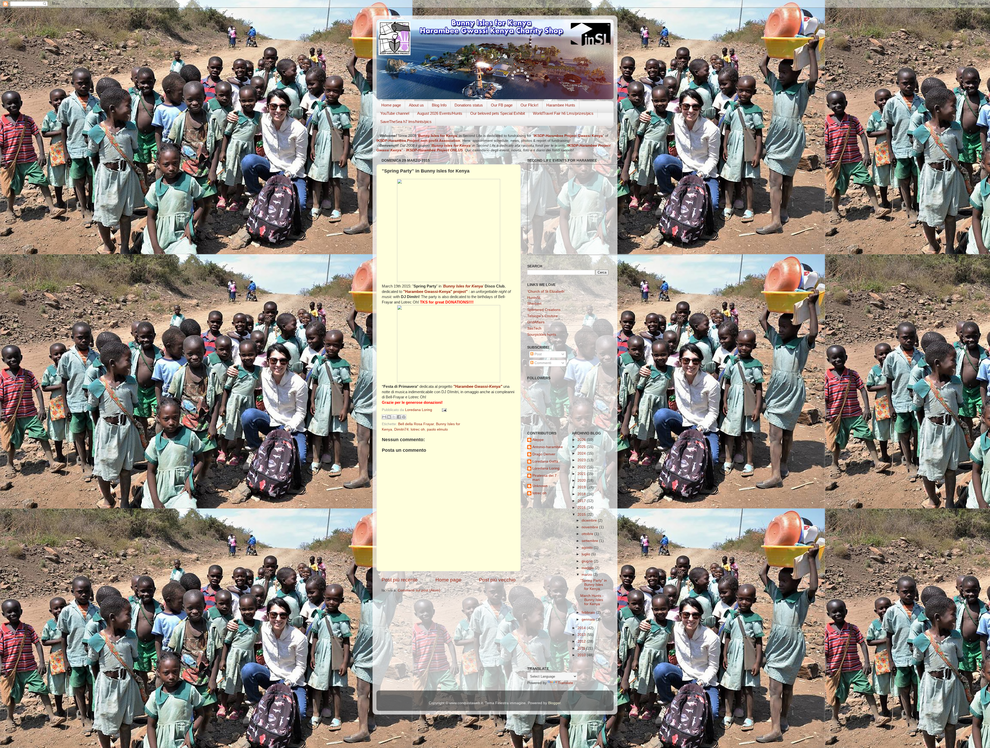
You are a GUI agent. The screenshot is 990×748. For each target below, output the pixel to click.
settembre (590, 541)
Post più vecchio (497, 579)
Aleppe (538, 440)
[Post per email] (443, 410)
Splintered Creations (543, 310)
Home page (391, 105)
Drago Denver (543, 454)
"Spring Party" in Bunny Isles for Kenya (593, 585)
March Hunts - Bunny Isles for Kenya (592, 600)
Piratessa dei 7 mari (544, 478)
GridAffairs (535, 322)
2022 (582, 467)
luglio (586, 554)
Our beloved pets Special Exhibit (497, 113)
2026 (582, 440)
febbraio (589, 612)
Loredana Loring (419, 410)
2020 (582, 480)
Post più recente (400, 579)
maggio (588, 568)
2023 (582, 460)
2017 (582, 501)
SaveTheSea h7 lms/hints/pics (406, 121)
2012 (582, 641)
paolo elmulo (437, 429)
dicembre (590, 520)
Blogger (554, 703)
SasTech (534, 328)
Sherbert (534, 304)
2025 (582, 447)
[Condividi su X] (394, 417)
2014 (582, 628)
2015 (582, 514)
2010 (582, 655)
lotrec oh (418, 429)
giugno (588, 561)
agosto (588, 547)
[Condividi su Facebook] (398, 417)
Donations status (469, 105)
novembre (590, 527)
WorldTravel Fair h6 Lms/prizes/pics (563, 113)
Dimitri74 (401, 429)
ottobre (588, 534)
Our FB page (502, 105)
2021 (582, 474)
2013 (582, 635)
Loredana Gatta (545, 461)
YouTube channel (394, 113)
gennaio (589, 619)
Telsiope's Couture (542, 316)
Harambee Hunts (560, 105)
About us (416, 105)
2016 (582, 507)
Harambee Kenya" (428, 292)
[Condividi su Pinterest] (403, 417)
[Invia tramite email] (384, 417)
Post (537, 354)
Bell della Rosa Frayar (416, 424)
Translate (565, 683)
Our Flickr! (529, 105)
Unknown (540, 486)
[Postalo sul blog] (389, 417)
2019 (582, 487)
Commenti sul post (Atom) (419, 590)
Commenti (542, 363)
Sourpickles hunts (541, 334)
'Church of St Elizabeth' (546, 291)
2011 (582, 648)
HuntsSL (534, 298)
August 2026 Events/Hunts (439, 113)
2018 (582, 494)
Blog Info (439, 105)
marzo (587, 575)
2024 (582, 453)
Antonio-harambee (547, 447)
